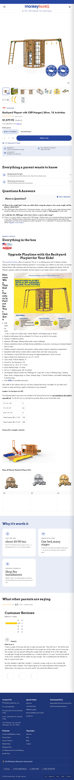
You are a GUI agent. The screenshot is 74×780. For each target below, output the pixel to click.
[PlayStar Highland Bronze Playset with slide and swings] (3, 475)
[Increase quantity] (13, 138)
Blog (27, 741)
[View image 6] (48, 91)
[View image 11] (23, 99)
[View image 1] (6, 91)
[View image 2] (14, 91)
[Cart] (69, 7)
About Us (29, 703)
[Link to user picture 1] (10, 676)
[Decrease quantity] (4, 138)
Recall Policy (6, 753)
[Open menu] (4, 7)
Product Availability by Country (11, 734)
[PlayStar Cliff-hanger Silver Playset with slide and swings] (43, 480)
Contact (28, 744)
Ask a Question (64, 197)
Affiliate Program (31, 710)
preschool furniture (11, 262)
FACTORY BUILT (26, 132)
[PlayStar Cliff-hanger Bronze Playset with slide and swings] (16, 483)
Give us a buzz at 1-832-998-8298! (38, 1)
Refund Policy (6, 744)
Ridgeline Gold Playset (16, 222)
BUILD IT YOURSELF (10, 132)
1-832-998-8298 (9, 707)
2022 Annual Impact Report (58, 706)
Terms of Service (7, 741)
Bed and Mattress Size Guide (35, 713)
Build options (6, 128)
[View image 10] (14, 99)
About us (29, 734)
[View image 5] (40, 91)
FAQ (27, 737)
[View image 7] (57, 91)
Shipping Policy (7, 747)
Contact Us (29, 716)
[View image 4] (31, 91)
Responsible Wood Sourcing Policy (60, 703)
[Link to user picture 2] (22, 676)
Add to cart (44, 138)
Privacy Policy (6, 737)
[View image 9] (6, 99)
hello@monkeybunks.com (11, 703)
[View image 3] (23, 91)
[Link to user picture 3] (34, 676)
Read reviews (18, 116)
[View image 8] (65, 91)
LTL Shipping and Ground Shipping (12, 750)
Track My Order (31, 706)
